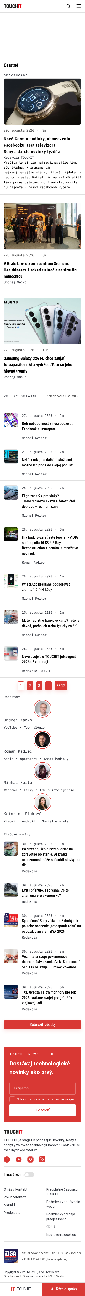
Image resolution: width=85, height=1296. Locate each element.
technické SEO (16, 1276)
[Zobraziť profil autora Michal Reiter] (42, 771)
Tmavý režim (14, 1174)
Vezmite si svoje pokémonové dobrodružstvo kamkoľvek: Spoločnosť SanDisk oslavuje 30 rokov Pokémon (51, 961)
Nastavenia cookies (61, 1235)
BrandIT (10, 1205)
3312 (61, 686)
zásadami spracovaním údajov (54, 1099)
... (48, 686)
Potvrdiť (43, 1110)
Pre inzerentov (15, 1197)
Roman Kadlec (33, 562)
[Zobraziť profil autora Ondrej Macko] (42, 708)
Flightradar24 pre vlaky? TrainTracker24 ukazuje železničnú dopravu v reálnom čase (48, 501)
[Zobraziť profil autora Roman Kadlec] (42, 739)
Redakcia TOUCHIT (19, 157)
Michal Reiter (34, 437)
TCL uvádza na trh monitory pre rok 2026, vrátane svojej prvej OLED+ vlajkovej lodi (49, 997)
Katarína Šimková (23, 813)
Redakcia (29, 871)
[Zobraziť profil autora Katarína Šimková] (42, 802)
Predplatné (12, 1213)
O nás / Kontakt (15, 1189)
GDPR (50, 1227)
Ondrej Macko (15, 282)
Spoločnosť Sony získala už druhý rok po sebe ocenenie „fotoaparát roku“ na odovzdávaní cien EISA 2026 (51, 926)
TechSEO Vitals (54, 1276)
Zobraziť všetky (43, 1024)
